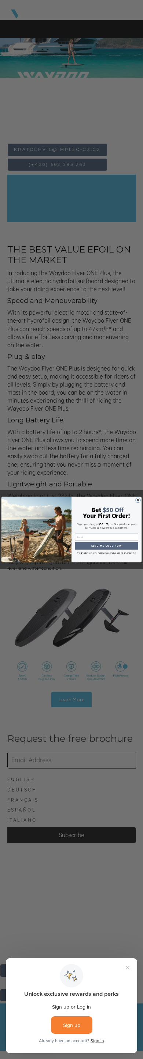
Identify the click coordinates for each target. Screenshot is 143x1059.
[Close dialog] (138, 500)
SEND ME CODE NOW (106, 546)
